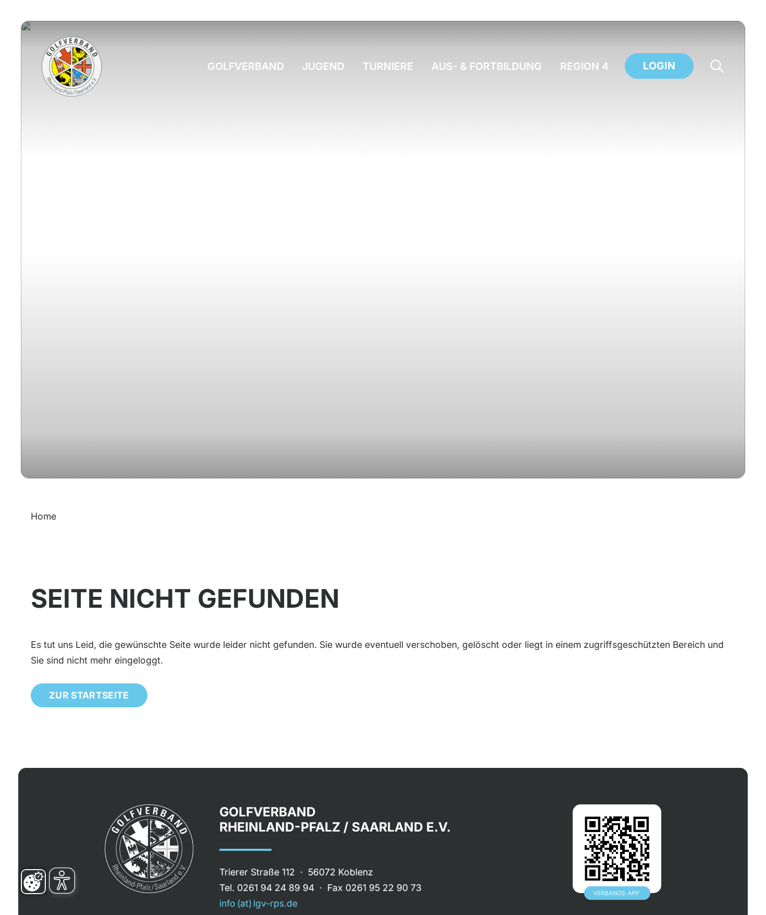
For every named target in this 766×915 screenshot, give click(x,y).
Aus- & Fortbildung (486, 67)
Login (659, 65)
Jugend (323, 67)
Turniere (388, 67)
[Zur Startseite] (72, 67)
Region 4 (584, 67)
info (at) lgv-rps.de (258, 903)
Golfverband (245, 67)
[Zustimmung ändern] (33, 881)
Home (43, 516)
